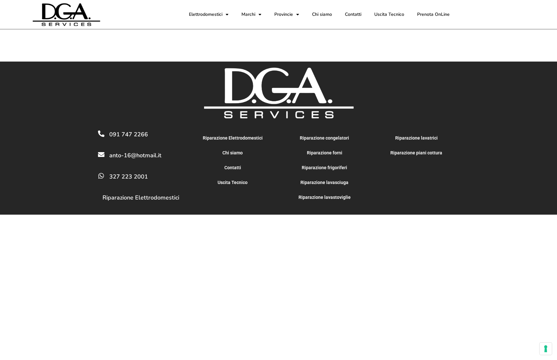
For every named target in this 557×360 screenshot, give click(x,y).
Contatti (353, 14)
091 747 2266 (128, 134)
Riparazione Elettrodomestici (141, 197)
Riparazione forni (324, 152)
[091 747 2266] (101, 134)
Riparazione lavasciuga (324, 182)
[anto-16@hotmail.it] (101, 154)
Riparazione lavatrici (416, 138)
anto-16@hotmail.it (135, 155)
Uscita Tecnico (389, 14)
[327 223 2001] (101, 176)
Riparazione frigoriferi (324, 167)
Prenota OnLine (433, 14)
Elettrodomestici (205, 14)
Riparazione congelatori (324, 138)
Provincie (283, 14)
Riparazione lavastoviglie (324, 197)
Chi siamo (322, 14)
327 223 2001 (128, 176)
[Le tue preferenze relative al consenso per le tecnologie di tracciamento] (546, 349)
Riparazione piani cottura (416, 152)
